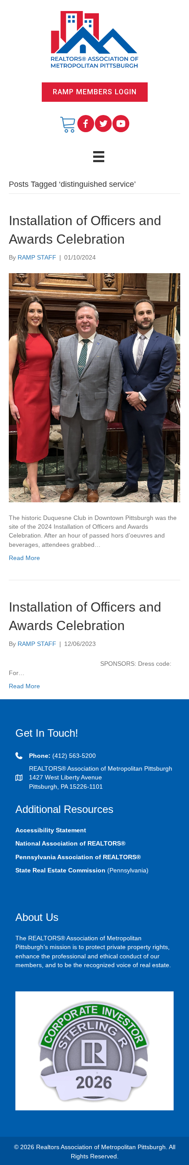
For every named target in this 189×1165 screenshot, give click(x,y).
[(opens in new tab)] (94, 1050)
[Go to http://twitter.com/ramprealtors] (103, 124)
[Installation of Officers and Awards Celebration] (94, 386)
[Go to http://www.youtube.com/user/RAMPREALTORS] (121, 124)
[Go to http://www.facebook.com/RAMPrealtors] (85, 124)
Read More (24, 557)
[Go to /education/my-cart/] (68, 124)
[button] (95, 92)
